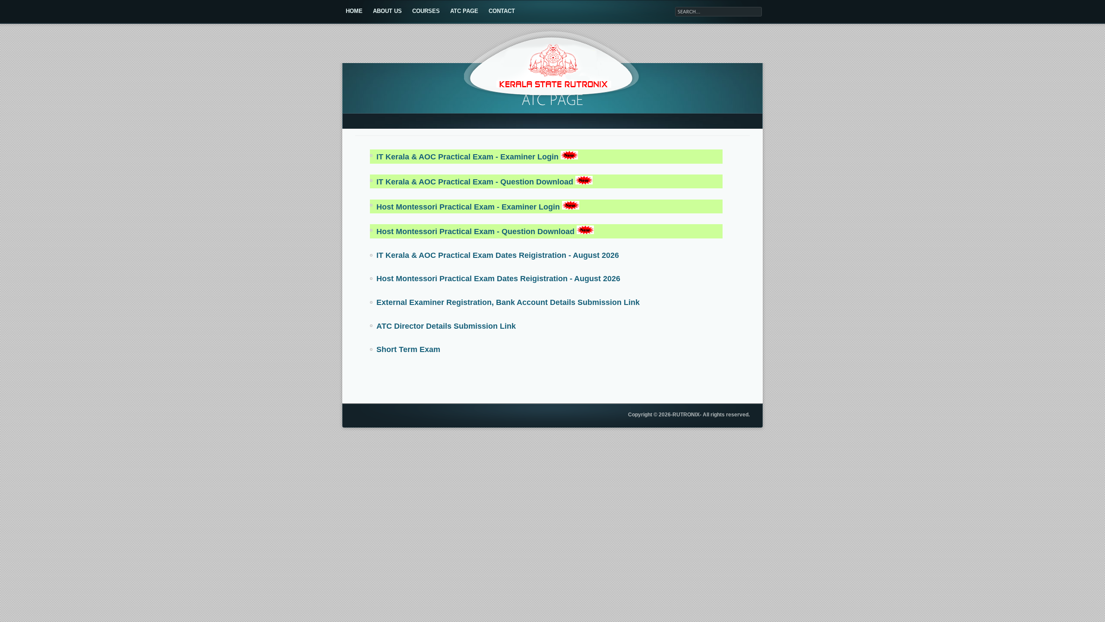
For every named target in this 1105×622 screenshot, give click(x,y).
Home (354, 11)
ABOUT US (387, 11)
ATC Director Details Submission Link (446, 326)
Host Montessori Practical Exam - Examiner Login (469, 207)
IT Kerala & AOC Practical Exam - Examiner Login (468, 156)
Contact (502, 11)
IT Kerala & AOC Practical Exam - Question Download (475, 182)
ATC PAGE (464, 11)
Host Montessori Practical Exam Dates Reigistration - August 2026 (498, 278)
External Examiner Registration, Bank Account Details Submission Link (508, 302)
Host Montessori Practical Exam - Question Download (476, 231)
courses (426, 11)
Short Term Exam (408, 349)
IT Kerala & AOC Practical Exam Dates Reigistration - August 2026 (497, 255)
